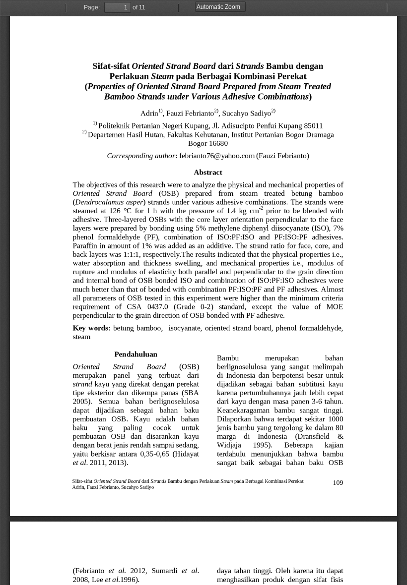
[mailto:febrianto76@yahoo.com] (217, 154)
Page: (92, 7)
